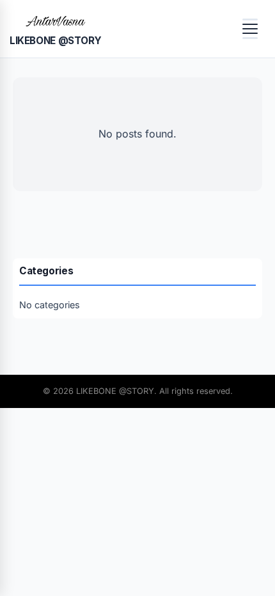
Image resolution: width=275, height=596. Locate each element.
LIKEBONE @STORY (55, 41)
